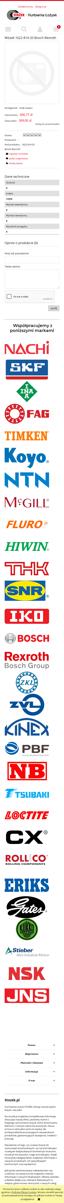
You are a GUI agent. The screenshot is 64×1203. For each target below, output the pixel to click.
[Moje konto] (40, 29)
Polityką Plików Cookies (24, 1192)
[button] (8, 29)
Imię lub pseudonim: (17, 253)
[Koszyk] (56, 29)
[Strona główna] (32, 14)
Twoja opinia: (12, 266)
